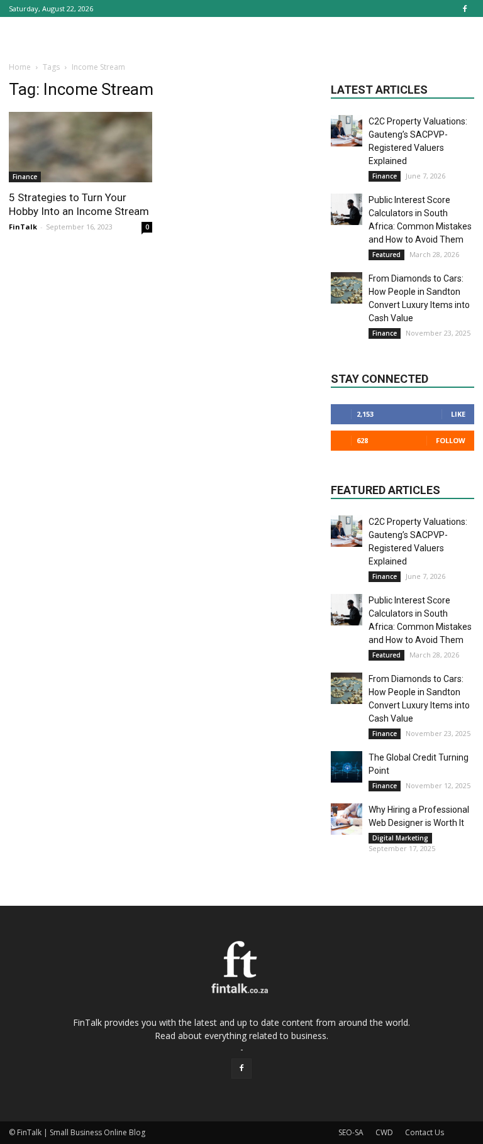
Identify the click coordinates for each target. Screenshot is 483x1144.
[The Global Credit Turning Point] (346, 767)
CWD (384, 1132)
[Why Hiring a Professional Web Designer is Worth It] (346, 819)
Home (20, 67)
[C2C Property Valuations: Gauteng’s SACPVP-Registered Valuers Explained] (346, 130)
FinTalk (23, 226)
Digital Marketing (400, 837)
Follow (450, 440)
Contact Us (424, 1132)
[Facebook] (464, 8)
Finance (25, 176)
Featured (386, 254)
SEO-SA (351, 1132)
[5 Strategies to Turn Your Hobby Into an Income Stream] (80, 147)
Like (458, 414)
